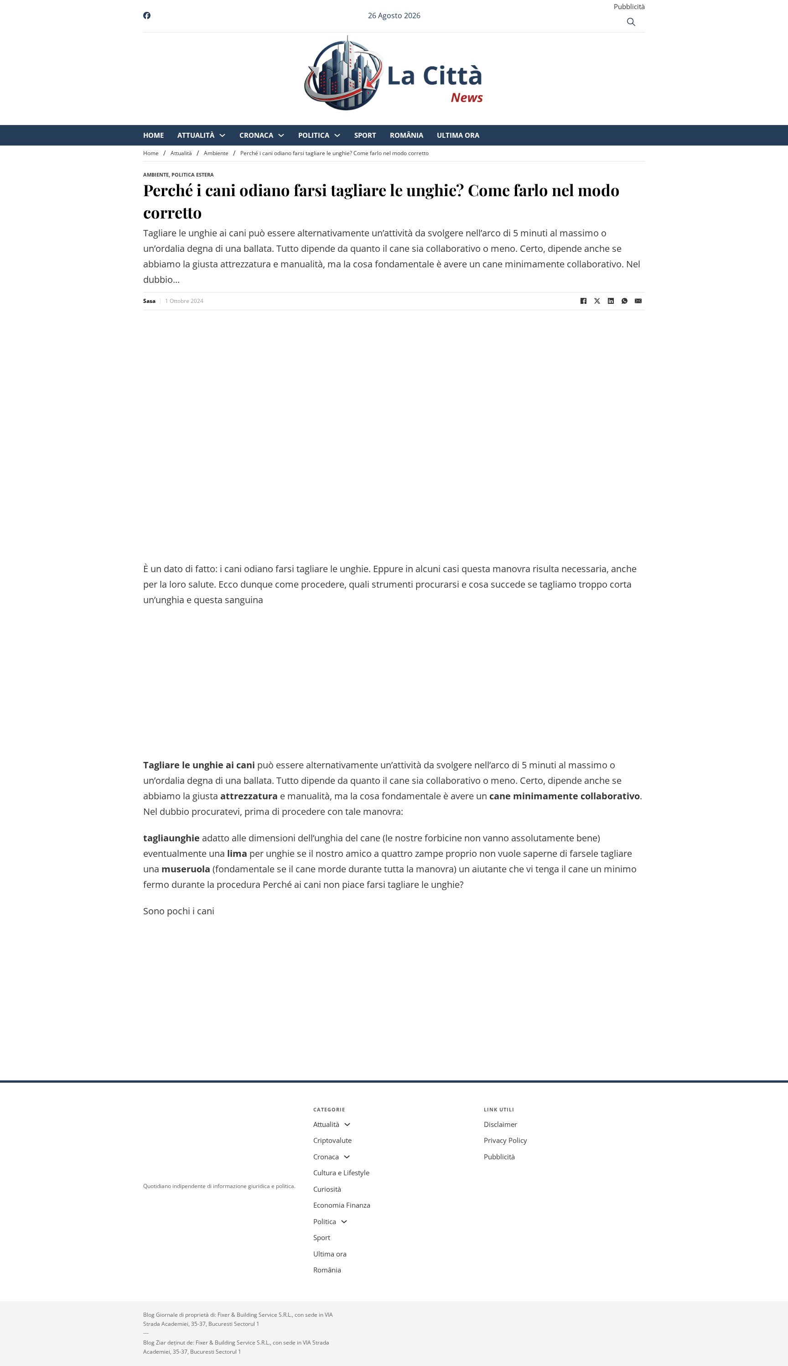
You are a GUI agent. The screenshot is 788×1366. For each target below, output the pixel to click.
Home (229, 118)
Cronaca (332, 118)
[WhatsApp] (624, 301)
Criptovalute (332, 1140)
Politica (389, 118)
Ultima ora (534, 118)
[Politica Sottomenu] (413, 118)
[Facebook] (583, 301)
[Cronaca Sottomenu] (357, 118)
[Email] (638, 301)
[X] (597, 301)
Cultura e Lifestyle (341, 1172)
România (482, 118)
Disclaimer (500, 1124)
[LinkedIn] (610, 301)
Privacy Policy (505, 1140)
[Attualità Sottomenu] (298, 118)
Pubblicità (629, 6)
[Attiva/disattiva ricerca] (631, 22)
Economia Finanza (341, 1205)
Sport (441, 118)
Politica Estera (192, 174)
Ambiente (216, 153)
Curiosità (327, 1189)
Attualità (272, 118)
